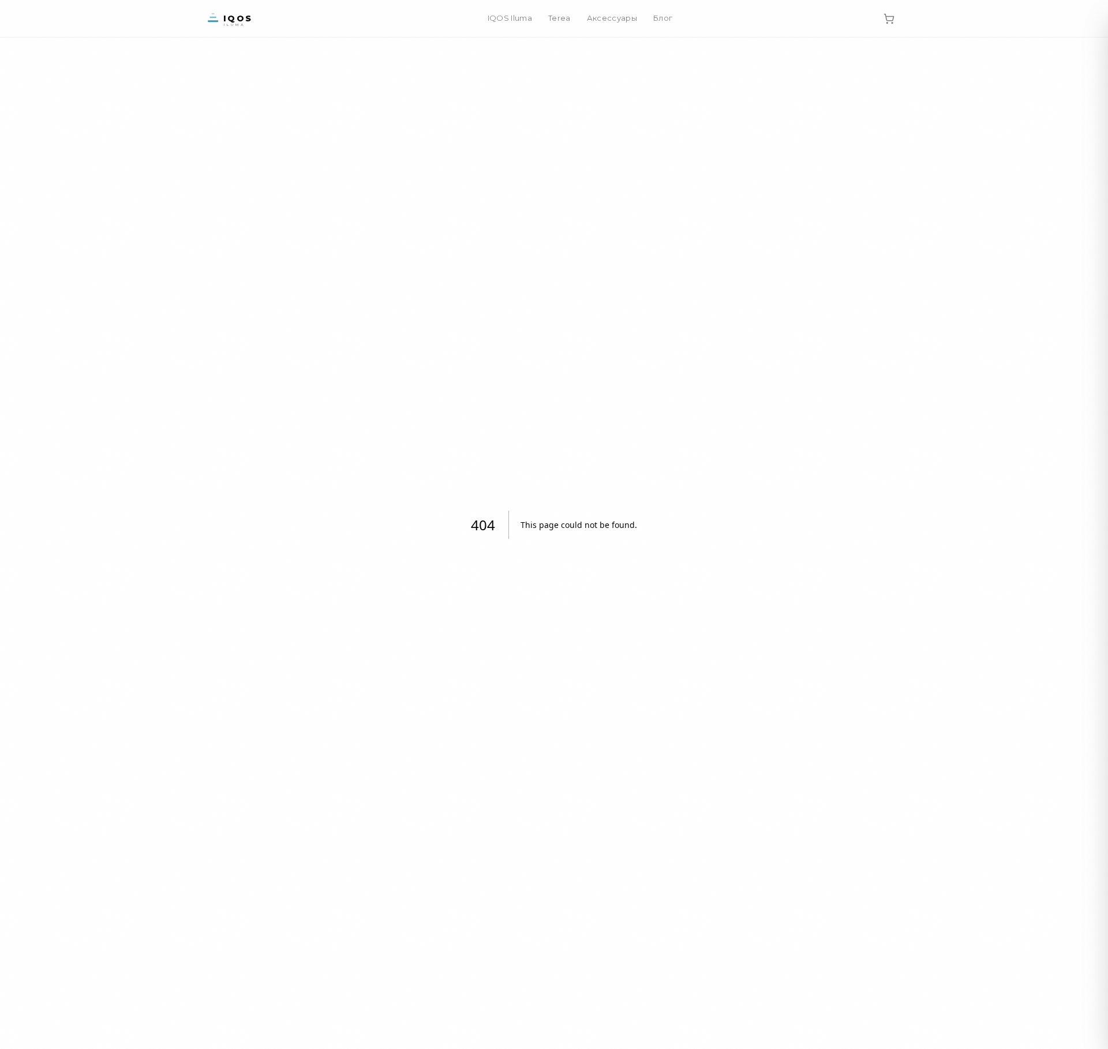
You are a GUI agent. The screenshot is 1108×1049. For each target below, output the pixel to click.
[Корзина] (888, 18)
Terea (559, 18)
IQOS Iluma (510, 18)
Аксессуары (612, 18)
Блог (662, 18)
